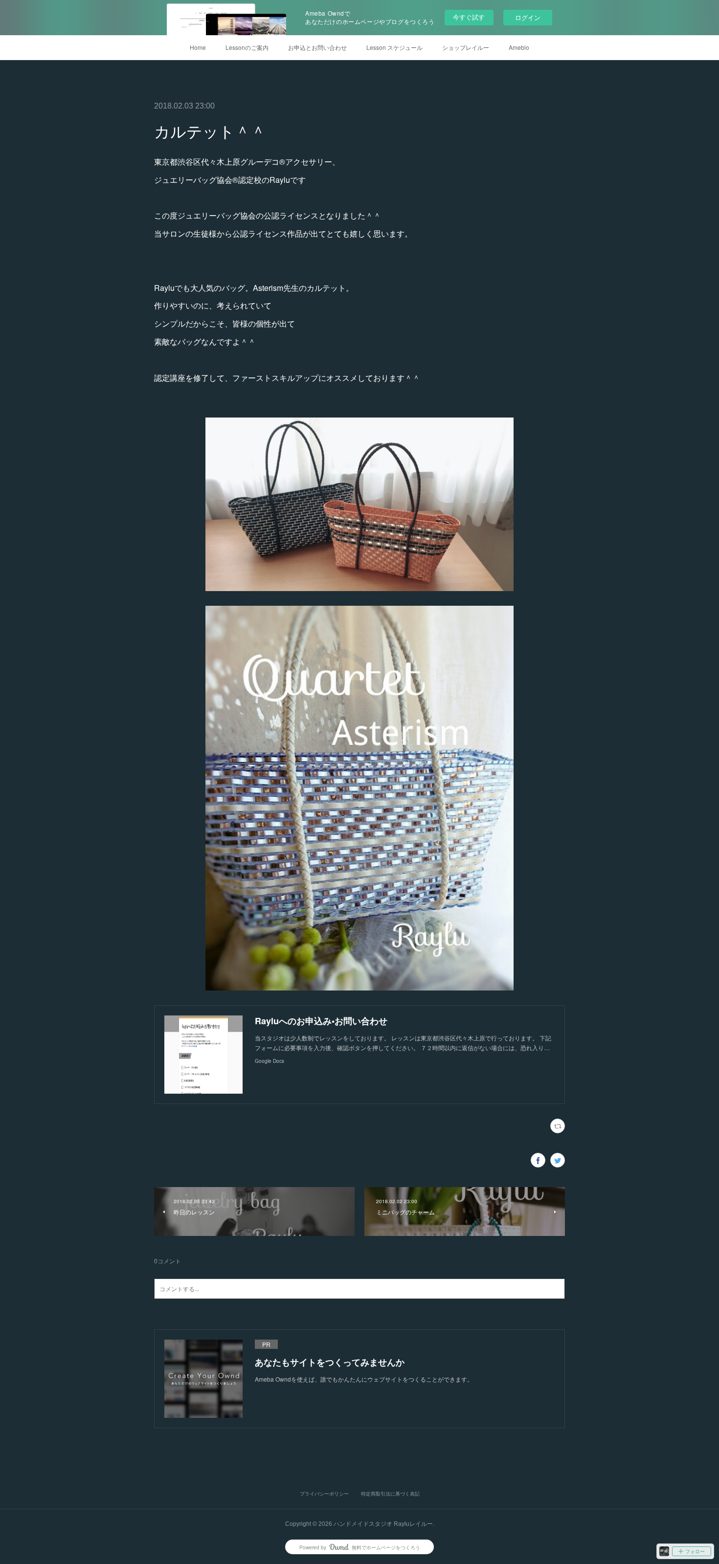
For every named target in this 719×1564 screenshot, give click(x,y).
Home (198, 47)
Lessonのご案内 (247, 47)
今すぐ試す (469, 17)
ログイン (527, 17)
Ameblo (519, 47)
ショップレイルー (465, 47)
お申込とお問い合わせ (317, 47)
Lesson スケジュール (394, 47)
